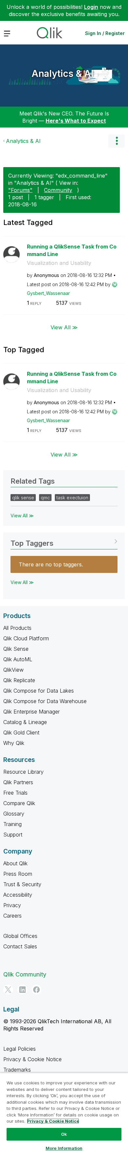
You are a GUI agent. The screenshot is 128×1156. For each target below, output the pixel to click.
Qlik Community (24, 974)
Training (12, 824)
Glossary (13, 813)
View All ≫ (64, 327)
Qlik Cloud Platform (26, 638)
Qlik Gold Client (21, 732)
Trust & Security (22, 884)
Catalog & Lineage (25, 722)
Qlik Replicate (19, 680)
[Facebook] (36, 989)
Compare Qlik (19, 803)
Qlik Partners (18, 782)
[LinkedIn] (22, 989)
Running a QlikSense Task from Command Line (72, 250)
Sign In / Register (105, 33)
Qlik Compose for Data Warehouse (45, 701)
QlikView (13, 669)
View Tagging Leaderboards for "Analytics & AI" (64, 541)
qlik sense (23, 497)
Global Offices (20, 936)
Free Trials (15, 792)
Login (91, 7)
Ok (64, 1134)
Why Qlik (13, 743)
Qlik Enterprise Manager (31, 711)
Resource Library (23, 771)
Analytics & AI (63, 73)
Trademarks (17, 1069)
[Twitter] (8, 989)
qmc (45, 497)
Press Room (17, 874)
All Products (17, 628)
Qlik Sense (16, 649)
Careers (12, 915)
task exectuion (72, 497)
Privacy (12, 905)
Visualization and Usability (59, 263)
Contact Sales (20, 946)
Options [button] (116, 140)
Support (12, 834)
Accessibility (17, 894)
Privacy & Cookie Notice (32, 1059)
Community (58, 190)
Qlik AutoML (17, 659)
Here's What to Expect (76, 120)
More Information (64, 1148)
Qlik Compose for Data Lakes (38, 690)
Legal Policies (19, 1048)
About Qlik (15, 863)
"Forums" (20, 190)
